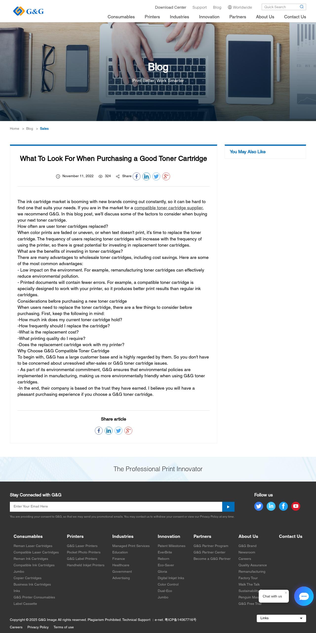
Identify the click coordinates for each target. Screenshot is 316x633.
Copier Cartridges (27, 578)
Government (122, 571)
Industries (123, 537)
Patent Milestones (171, 546)
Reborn (163, 559)
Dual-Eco (165, 591)
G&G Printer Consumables (34, 597)
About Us (248, 537)
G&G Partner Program (211, 546)
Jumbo (19, 571)
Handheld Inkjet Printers (85, 565)
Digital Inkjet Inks (171, 578)
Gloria (162, 571)
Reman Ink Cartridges (31, 559)
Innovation (169, 537)
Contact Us (290, 537)
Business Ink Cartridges (32, 584)
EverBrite (165, 552)
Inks (17, 591)
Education (120, 552)
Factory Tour (248, 578)
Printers (75, 537)
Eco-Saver (166, 565)
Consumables (28, 537)
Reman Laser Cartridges (33, 546)
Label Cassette (25, 604)
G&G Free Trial (249, 604)
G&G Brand (247, 546)
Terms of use (64, 627)
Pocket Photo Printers (83, 552)
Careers (244, 559)
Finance (118, 559)
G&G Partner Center (209, 552)
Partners (202, 537)
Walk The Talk (249, 584)
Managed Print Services (131, 546)
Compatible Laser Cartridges (36, 552)
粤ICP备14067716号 (181, 620)
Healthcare (120, 565)
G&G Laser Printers (82, 546)
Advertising (121, 578)
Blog (29, 128)
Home (14, 128)
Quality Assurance (252, 565)
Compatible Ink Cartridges (34, 565)
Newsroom (246, 552)
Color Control (168, 584)
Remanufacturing (251, 571)
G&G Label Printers (82, 559)
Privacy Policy (38, 627)
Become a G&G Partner (212, 559)
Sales (44, 128)
